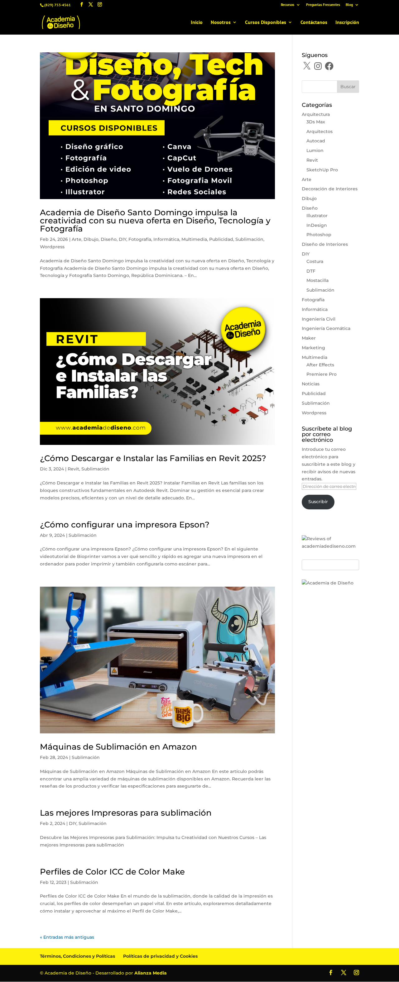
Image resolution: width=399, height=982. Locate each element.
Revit (73, 469)
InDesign (316, 225)
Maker (309, 338)
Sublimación (249, 239)
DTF (310, 271)
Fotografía (139, 239)
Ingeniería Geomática (326, 328)
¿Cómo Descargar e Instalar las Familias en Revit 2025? (153, 458)
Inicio (197, 22)
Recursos (287, 5)
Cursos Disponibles (265, 22)
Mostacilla (317, 280)
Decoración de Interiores (330, 189)
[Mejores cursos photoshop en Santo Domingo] (327, 583)
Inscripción (347, 22)
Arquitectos (319, 131)
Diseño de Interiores (325, 244)
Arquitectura (316, 114)
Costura (314, 261)
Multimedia (194, 239)
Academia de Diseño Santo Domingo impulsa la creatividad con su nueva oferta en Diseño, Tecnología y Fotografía (155, 220)
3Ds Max (315, 122)
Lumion (315, 150)
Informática (166, 239)
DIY (122, 239)
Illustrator (317, 215)
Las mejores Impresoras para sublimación (126, 813)
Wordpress (52, 247)
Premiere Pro (321, 374)
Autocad (315, 141)
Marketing (313, 347)
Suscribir (318, 501)
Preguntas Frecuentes (323, 5)
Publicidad (221, 239)
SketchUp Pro (322, 170)
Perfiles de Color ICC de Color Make (112, 872)
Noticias (311, 384)
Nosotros (221, 22)
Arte (76, 239)
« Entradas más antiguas (67, 937)
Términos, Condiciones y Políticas (77, 956)
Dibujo (91, 239)
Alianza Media (150, 973)
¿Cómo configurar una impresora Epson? (124, 525)
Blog (349, 5)
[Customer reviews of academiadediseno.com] (330, 546)
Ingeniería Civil (318, 319)
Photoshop (318, 234)
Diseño (109, 239)
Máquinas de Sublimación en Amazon (118, 747)
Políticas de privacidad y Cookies (160, 956)
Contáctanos (313, 22)
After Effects (320, 365)
